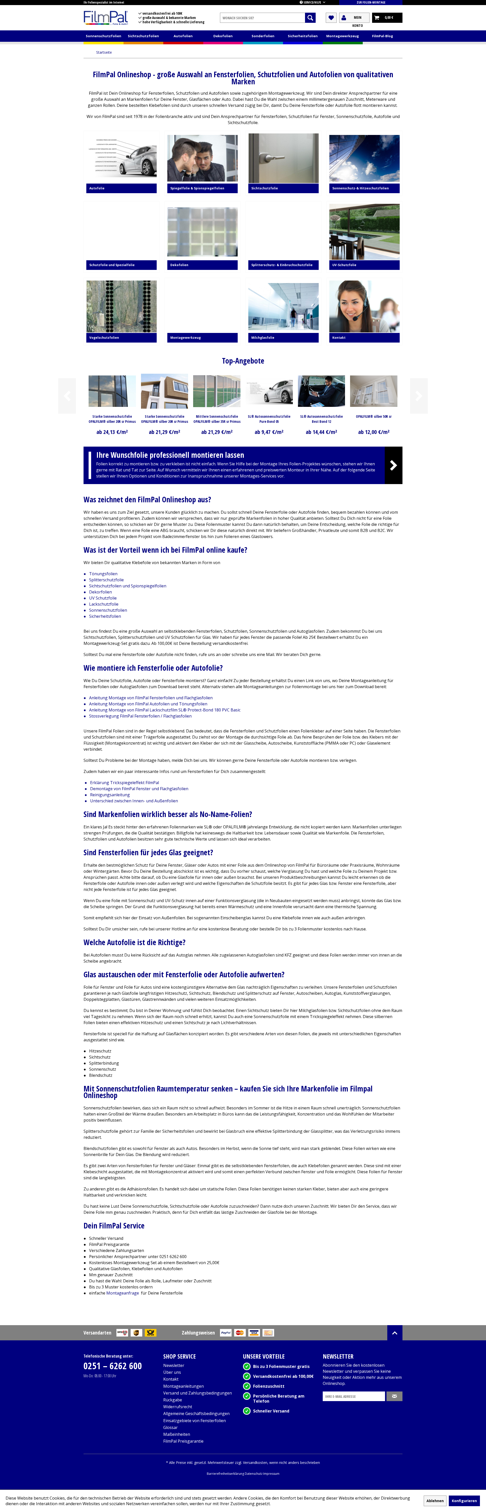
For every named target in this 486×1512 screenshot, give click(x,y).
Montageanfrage (123, 1293)
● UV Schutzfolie (101, 598)
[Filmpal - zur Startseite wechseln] (106, 17)
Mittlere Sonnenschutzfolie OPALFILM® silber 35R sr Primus (216, 419)
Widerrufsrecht (177, 1406)
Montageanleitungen (183, 1386)
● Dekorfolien (98, 592)
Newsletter (173, 1365)
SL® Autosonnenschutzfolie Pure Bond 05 (269, 419)
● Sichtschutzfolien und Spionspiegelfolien (125, 586)
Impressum (271, 1473)
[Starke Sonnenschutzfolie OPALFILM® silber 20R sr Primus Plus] (112, 391)
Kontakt (170, 1379)
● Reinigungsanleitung (107, 795)
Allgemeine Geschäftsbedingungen (196, 1413)
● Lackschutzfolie (101, 604)
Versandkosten (255, 1462)
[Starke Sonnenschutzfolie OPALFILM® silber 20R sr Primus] (164, 391)
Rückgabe (172, 1400)
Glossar (170, 1427)
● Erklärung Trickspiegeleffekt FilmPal (122, 782)
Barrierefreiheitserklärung (226, 1473)
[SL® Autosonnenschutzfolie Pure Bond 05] (269, 391)
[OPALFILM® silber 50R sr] (373, 391)
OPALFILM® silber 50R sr (374, 416)
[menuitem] (268, 18)
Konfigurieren (464, 1500)
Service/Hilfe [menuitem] (312, 2)
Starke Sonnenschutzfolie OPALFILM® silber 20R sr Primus (164, 419)
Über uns (172, 1372)
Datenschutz (254, 1473)
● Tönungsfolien (100, 573)
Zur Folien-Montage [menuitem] (371, 2)
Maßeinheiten (176, 1434)
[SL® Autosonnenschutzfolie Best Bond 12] (321, 391)
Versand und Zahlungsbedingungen (197, 1393)
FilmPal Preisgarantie (183, 1441)
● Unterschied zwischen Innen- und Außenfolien (131, 801)
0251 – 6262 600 (113, 1366)
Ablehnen (435, 1500)
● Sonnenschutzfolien (105, 610)
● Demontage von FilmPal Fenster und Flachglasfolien (136, 788)
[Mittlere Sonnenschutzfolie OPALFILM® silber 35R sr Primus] (216, 391)
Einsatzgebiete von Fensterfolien (194, 1420)
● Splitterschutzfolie (104, 580)
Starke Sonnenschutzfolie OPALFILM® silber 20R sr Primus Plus (112, 419)
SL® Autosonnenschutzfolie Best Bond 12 (321, 419)
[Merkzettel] (331, 18)
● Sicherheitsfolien (102, 616)
